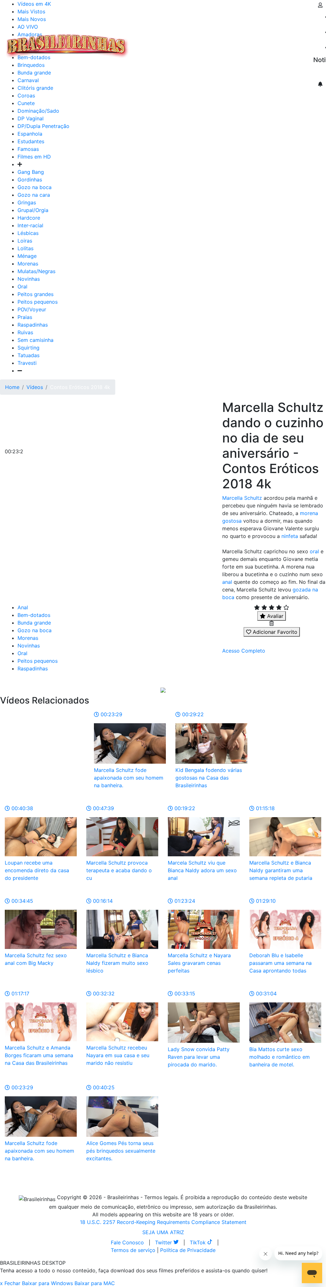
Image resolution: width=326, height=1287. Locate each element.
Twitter (164, 1242)
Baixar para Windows (47, 1283)
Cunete (26, 103)
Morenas (28, 263)
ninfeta (289, 536)
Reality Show (258, 46)
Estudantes (31, 141)
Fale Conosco (127, 1242)
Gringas (27, 202)
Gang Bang (31, 172)
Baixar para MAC (94, 1283)
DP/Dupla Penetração (43, 126)
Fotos (238, 42)
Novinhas (29, 279)
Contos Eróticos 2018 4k (80, 387)
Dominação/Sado (38, 111)
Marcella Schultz (242, 498)
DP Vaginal (31, 118)
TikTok (198, 1242)
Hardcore (29, 218)
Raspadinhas (33, 325)
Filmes (144, 42)
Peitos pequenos (38, 302)
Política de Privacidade (188, 1250)
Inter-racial (30, 225)
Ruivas (25, 332)
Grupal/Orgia (33, 210)
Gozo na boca (35, 187)
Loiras (25, 240)
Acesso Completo (243, 650)
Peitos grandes (35, 294)
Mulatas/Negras (36, 271)
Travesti (27, 363)
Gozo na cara (34, 195)
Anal (23, 607)
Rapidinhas (214, 42)
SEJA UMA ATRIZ (163, 1232)
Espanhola (30, 134)
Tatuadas (28, 355)
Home (12, 387)
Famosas (28, 149)
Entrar (308, 42)
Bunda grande (34, 622)
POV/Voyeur (32, 309)
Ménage (27, 256)
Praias (25, 317)
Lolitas (25, 248)
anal (227, 582)
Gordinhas (30, 179)
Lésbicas (28, 233)
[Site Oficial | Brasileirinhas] (67, 46)
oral (314, 551)
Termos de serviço (133, 1250)
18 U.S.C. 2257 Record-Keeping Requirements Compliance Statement (163, 1222)
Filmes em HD (34, 156)
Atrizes (165, 42)
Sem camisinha (35, 340)
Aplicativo (284, 42)
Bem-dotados (34, 615)
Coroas (26, 95)
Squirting (28, 347)
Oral (22, 286)
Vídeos (187, 42)
